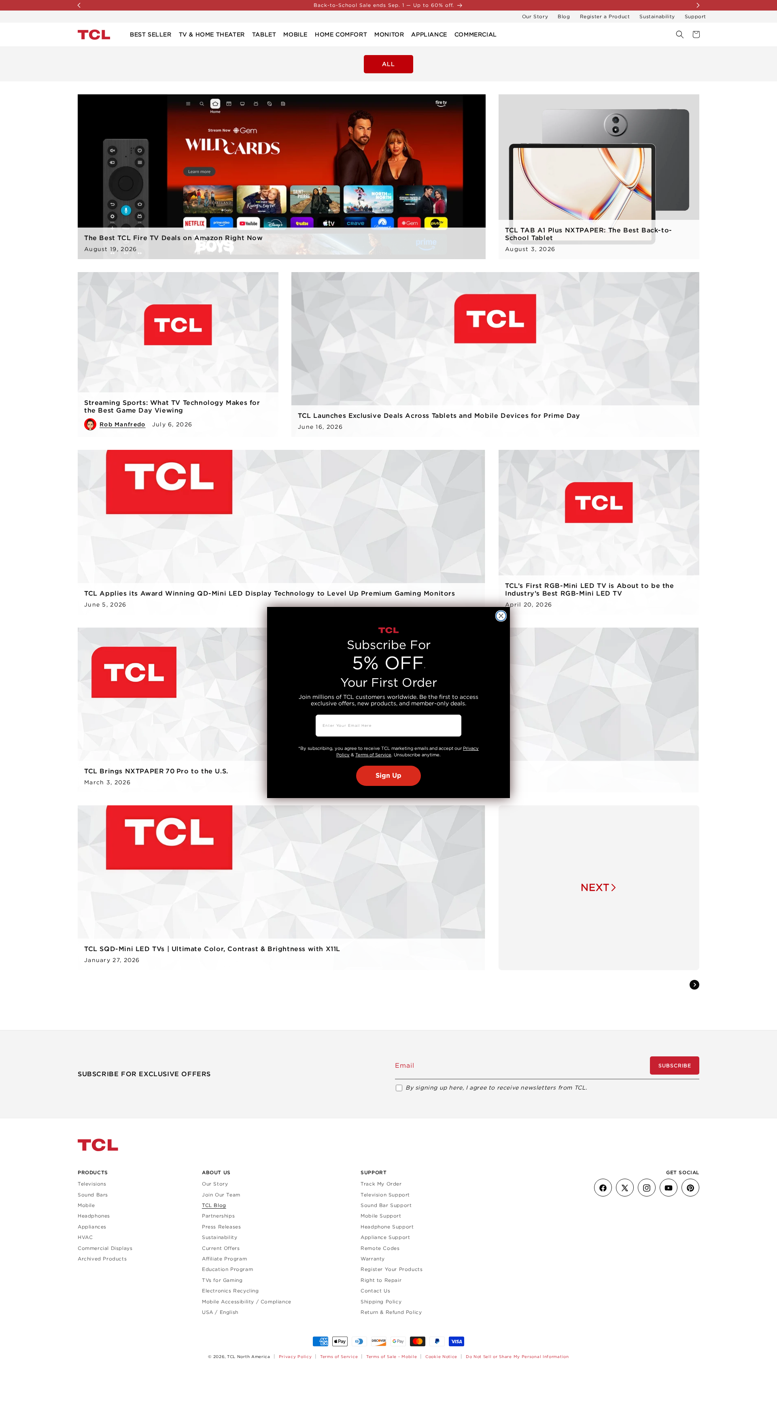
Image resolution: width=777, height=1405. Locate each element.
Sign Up (388, 776)
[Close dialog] (501, 616)
